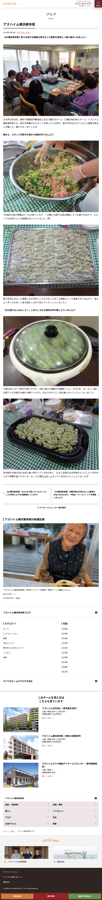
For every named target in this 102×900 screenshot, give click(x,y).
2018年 (64, 667)
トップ (5, 831)
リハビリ (7, 652)
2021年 (64, 652)
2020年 (64, 657)
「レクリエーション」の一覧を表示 (51, 507)
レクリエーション (10, 633)
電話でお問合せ (84, 896)
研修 (5, 657)
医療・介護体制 (11, 804)
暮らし (8, 811)
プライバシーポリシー (11, 872)
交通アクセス (10, 823)
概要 (55, 823)
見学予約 (51, 896)
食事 (5, 638)
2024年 (64, 638)
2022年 (64, 648)
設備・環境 (57, 804)
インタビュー (58, 811)
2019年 (64, 662)
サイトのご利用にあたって (12, 877)
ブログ (8, 817)
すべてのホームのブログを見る (18, 681)
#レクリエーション (24, 32)
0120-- (83, 3)
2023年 (64, 643)
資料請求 (17, 896)
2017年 (64, 671)
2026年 (64, 628)
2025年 (64, 633)
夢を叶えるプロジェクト (13, 648)
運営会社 (6, 882)
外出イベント (8, 643)
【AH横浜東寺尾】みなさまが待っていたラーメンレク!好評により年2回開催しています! (26, 493)
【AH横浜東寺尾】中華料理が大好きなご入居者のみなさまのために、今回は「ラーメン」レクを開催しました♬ (75, 494)
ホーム (6, 628)
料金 (55, 817)
